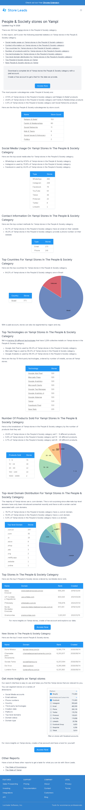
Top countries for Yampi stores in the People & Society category (32, 48)
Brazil (14, 300)
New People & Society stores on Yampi (21, 63)
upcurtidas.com (27, 597)
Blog (46, 797)
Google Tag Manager (37, 389)
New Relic (32, 409)
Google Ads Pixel (35, 373)
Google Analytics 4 (36, 393)
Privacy (68, 784)
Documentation (29, 788)
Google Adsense (35, 397)
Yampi (20, 30)
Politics (27, 139)
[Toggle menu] (81, 10)
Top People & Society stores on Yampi (21, 60)
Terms (67, 788)
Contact (47, 788)
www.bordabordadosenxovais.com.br (37, 607)
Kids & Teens (29, 131)
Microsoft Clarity (35, 385)
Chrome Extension (51, 3)
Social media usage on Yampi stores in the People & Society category (34, 42)
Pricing (26, 784)
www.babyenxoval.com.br (32, 591)
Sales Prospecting (10, 784)
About (46, 784)
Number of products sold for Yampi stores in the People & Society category (37, 51)
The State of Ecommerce (15, 767)
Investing (6, 788)
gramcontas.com (28, 615)
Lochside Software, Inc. (12, 805)
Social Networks (31, 127)
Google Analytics (35, 381)
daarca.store (28, 666)
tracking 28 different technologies (21, 340)
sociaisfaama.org (30, 662)
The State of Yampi (13, 770)
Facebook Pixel (34, 405)
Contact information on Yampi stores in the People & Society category (34, 45)
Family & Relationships (33, 123)
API (4, 797)
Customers (48, 793)
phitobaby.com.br (28, 603)
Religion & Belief (30, 119)
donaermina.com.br (31, 649)
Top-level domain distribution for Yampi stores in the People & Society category (38, 57)
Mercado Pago (34, 377)
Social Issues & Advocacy (34, 135)
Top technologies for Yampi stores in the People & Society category (33, 54)
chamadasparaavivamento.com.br (37, 653)
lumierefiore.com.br (31, 670)
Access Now (42, 86)
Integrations (8, 793)
